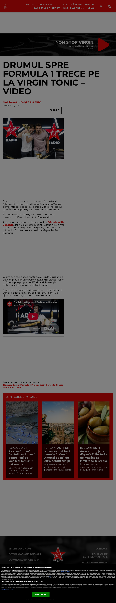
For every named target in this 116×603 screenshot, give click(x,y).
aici (50, 576)
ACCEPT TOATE (40, 594)
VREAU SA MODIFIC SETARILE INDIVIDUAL (40, 599)
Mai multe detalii (65, 571)
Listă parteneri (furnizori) (8, 589)
